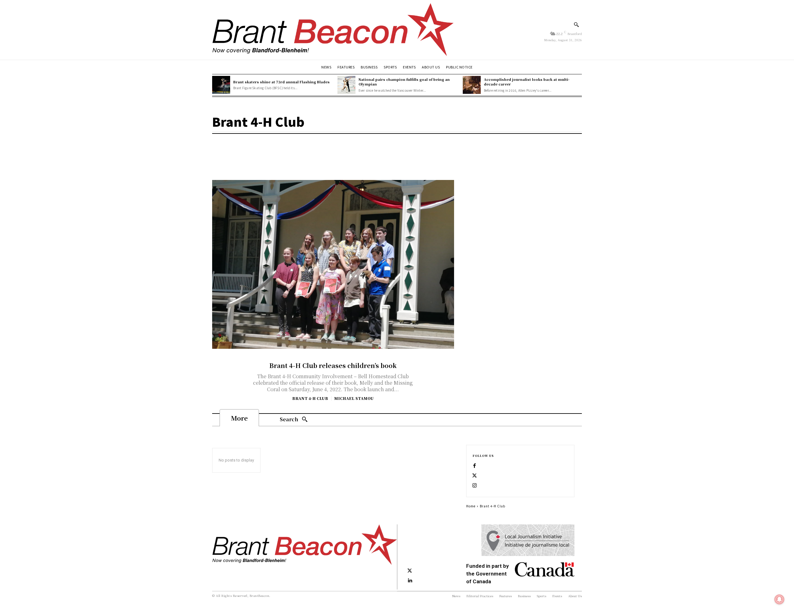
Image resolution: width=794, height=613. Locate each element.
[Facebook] (475, 466)
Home (470, 506)
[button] (576, 24)
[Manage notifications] (779, 599)
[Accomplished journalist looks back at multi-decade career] (472, 85)
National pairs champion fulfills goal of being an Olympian (404, 81)
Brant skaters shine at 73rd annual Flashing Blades (281, 81)
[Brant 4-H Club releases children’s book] (333, 264)
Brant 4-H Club (310, 398)
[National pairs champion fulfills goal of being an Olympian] (346, 85)
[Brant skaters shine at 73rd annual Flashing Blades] (221, 85)
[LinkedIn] (410, 581)
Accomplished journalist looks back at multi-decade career (526, 81)
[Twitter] (475, 476)
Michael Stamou (354, 398)
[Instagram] (475, 486)
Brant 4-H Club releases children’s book (333, 365)
